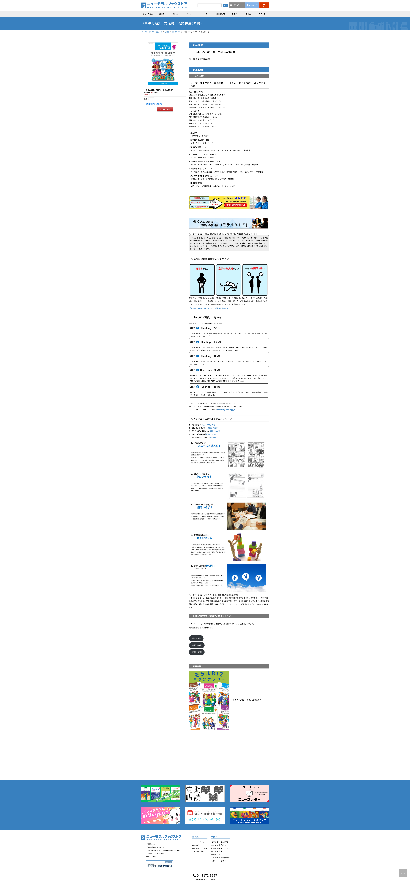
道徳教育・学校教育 (219, 842)
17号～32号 (197, 645)
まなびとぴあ (198, 851)
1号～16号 (196, 638)
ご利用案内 (220, 14)
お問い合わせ (237, 5)
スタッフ (262, 14)
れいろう (196, 845)
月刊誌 (161, 14)
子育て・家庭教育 (218, 845)
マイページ (253, 5)
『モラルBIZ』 (239, 700)
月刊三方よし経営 (199, 848)
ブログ (234, 14)
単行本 (175, 14)
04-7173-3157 (206, 875)
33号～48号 (197, 652)
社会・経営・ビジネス (220, 848)
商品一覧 (159, 32)
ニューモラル (148, 14)
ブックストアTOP (148, 32)
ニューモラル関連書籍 (220, 857)
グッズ (205, 14)
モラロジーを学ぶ (218, 860)
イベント (189, 14)
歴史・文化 (215, 854)
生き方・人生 (216, 851)
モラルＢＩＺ (176, 32)
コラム (248, 14)
